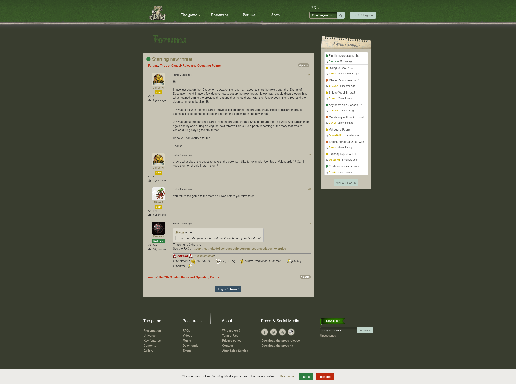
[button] (315, 8)
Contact (227, 345)
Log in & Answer (228, 289)
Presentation (152, 330)
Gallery (148, 350)
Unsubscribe (328, 335)
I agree (306, 377)
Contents (150, 345)
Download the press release (280, 340)
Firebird (158, 236)
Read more (287, 376)
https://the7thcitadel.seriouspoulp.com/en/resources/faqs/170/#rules (239, 248)
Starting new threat (171, 58)
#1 (309, 74)
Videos (187, 335)
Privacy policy (231, 340)
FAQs (186, 330)
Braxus (158, 202)
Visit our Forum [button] (346, 183)
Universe (150, 335)
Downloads (190, 345)
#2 (309, 154)
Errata (187, 350)
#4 (309, 223)
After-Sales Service (235, 350)
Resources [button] (220, 15)
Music (187, 340)
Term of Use (230, 335)
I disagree (325, 377)
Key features (152, 340)
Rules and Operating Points (202, 65)
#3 (309, 189)
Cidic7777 (158, 87)
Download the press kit (277, 345)
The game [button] (189, 15)
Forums (249, 15)
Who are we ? (231, 330)
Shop (275, 15)
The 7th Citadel (170, 65)
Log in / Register (362, 15)
